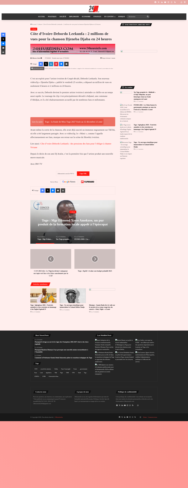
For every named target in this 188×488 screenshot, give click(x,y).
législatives (49, 372)
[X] (119, 405)
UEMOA (36, 376)
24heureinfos (59, 417)
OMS (67, 372)
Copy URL (83, 173)
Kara (35, 372)
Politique (52, 16)
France (75, 369)
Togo (85, 372)
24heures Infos (36, 58)
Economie (86, 16)
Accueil (41, 16)
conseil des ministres (45, 369)
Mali (56, 372)
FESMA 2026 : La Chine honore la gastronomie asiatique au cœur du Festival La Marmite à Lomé (145, 107)
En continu (109, 16)
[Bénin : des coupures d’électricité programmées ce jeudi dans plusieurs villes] (104, 369)
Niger (61, 372)
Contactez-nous (152, 417)
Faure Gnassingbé (65, 369)
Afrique (121, 16)
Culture (40, 24)
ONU (73, 372)
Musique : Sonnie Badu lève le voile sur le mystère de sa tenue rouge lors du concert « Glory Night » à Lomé (102, 307)
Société (63, 16)
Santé (79, 372)
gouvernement (83, 369)
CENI (35, 369)
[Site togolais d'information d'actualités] (94, 9)
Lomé (41, 372)
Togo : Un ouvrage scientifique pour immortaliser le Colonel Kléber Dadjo (145, 145)
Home (145, 417)
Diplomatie (74, 16)
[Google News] (69, 181)
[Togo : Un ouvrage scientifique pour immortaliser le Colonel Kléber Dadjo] (73, 295)
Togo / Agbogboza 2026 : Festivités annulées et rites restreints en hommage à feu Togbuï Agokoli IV (43, 307)
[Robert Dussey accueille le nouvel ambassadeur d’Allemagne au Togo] (125, 344)
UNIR (44, 376)
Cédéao (56, 369)
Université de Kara (53, 376)
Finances (97, 16)
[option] (72, 222)
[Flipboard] (87, 181)
